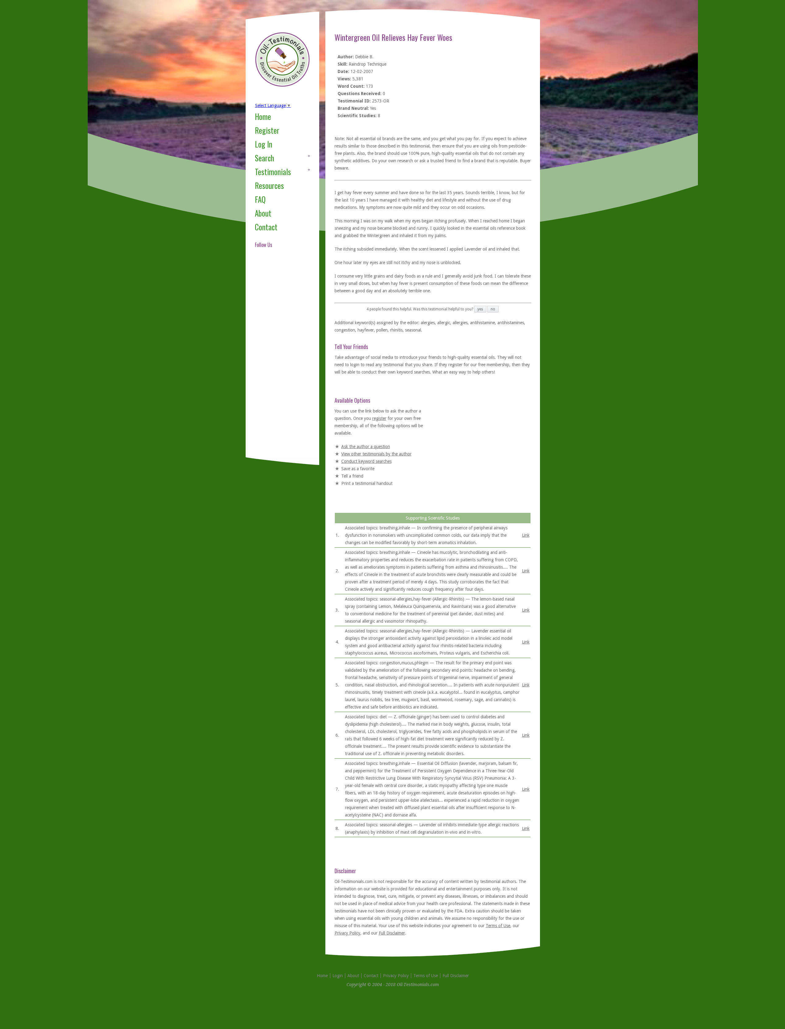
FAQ (260, 199)
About (263, 213)
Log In (263, 144)
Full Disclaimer (392, 933)
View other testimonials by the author (376, 453)
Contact (266, 227)
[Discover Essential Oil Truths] (282, 85)
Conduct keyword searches (366, 461)
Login (337, 975)
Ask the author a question (365, 446)
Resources (269, 185)
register (379, 418)
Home (263, 116)
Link (526, 535)
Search (264, 158)
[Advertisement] (279, 360)
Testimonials (273, 171)
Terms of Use (498, 925)
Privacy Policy (347, 933)
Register (267, 130)
